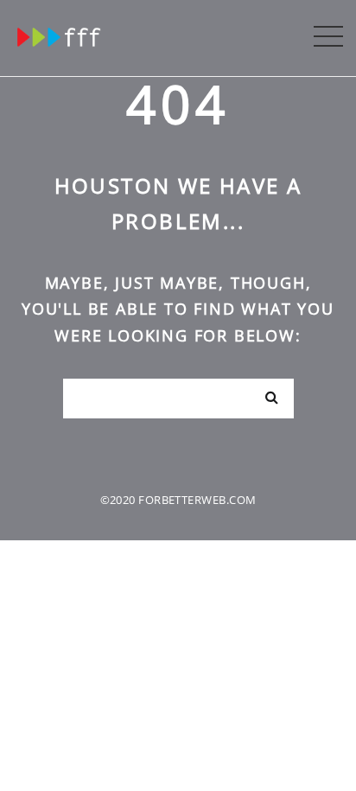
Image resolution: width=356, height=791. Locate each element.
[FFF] (60, 33)
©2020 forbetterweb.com (178, 499)
